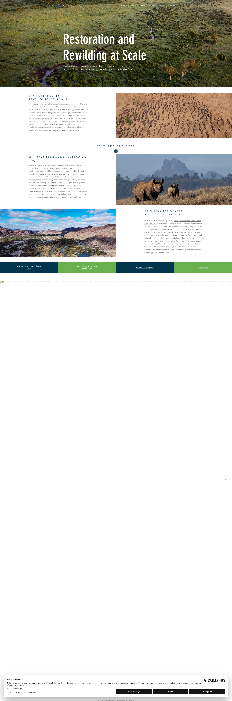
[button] (133, 5)
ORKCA (152, 223)
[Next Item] (225, 479)
